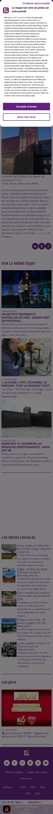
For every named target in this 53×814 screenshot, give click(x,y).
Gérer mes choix (26, 117)
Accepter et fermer (26, 106)
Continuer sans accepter (36, 3)
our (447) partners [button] (18, 17)
